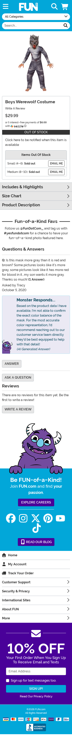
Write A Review (15, 108)
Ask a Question (18, 377)
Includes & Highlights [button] (22, 187)
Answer (12, 364)
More (6, 618)
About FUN (10, 609)
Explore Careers (36, 502)
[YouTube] (60, 518)
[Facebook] (11, 518)
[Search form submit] (65, 25)
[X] (35, 518)
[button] (65, 6)
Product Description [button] (21, 205)
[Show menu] (5, 6)
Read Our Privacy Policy (36, 696)
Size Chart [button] (11, 196)
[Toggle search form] (54, 6)
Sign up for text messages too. (33, 680)
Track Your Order (21, 573)
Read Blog (38, 542)
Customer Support (16, 582)
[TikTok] (36, 528)
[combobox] (31, 25)
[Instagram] (23, 518)
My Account (17, 564)
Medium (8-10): (17, 171)
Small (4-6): (15, 163)
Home (12, 555)
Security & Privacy (16, 591)
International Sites (16, 600)
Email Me (56, 163)
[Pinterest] (48, 518)
